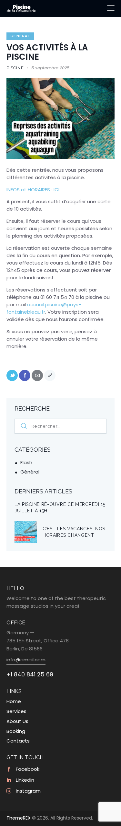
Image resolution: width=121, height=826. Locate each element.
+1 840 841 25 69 (29, 674)
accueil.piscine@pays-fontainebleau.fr (43, 308)
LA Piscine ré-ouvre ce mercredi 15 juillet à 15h (60, 507)
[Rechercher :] (60, 425)
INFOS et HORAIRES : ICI (32, 189)
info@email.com (25, 659)
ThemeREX (18, 818)
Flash (26, 462)
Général (20, 36)
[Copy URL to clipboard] (49, 375)
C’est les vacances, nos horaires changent (74, 532)
